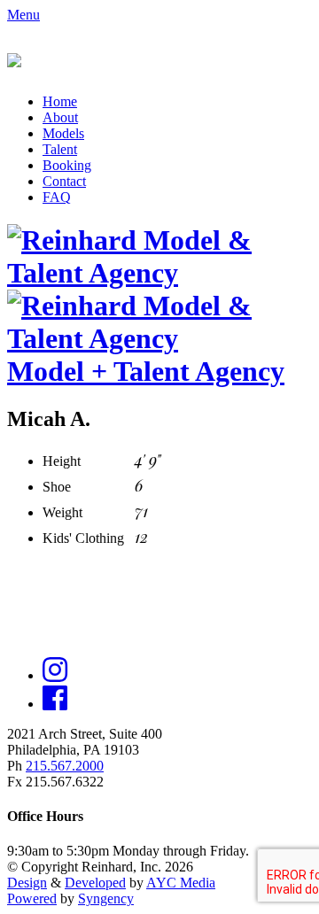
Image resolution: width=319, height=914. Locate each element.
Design (27, 882)
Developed (95, 882)
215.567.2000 (65, 765)
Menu (23, 14)
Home (60, 101)
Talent (60, 149)
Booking (67, 165)
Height (62, 461)
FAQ (57, 197)
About (60, 117)
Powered (32, 898)
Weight (62, 512)
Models (63, 133)
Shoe (57, 486)
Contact (64, 181)
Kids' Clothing (83, 538)
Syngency (106, 898)
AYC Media (180, 882)
